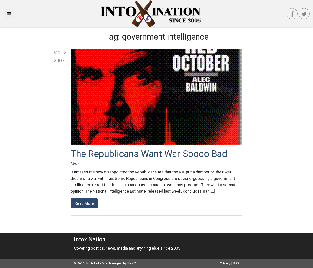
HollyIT (131, 263)
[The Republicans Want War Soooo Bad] (156, 97)
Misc (74, 163)
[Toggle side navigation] (9, 13)
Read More (84, 203)
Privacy (225, 263)
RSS (236, 263)
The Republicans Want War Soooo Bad (149, 154)
